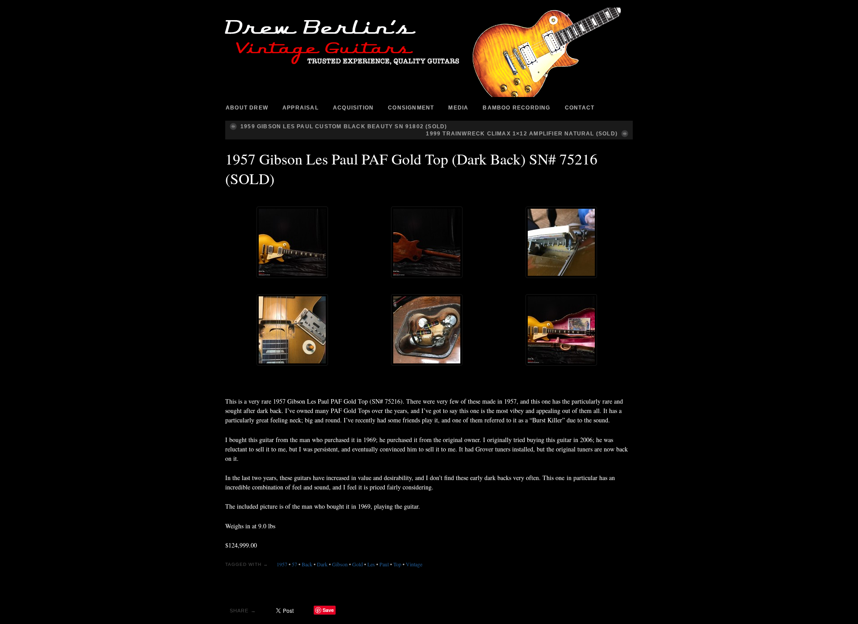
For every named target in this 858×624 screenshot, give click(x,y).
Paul (384, 564)
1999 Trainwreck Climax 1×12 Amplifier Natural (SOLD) (522, 134)
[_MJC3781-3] (561, 330)
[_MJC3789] (427, 242)
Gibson (340, 564)
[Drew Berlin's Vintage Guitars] (429, 52)
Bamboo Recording (516, 108)
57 (294, 564)
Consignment (411, 108)
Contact (579, 108)
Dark (322, 564)
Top (397, 564)
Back (307, 564)
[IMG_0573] (427, 330)
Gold (357, 564)
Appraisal (300, 108)
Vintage (414, 564)
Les (371, 564)
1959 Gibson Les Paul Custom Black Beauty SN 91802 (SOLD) (343, 126)
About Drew (247, 108)
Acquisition (353, 108)
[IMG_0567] (292, 330)
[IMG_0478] (561, 242)
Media (458, 108)
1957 (282, 564)
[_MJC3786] (292, 242)
